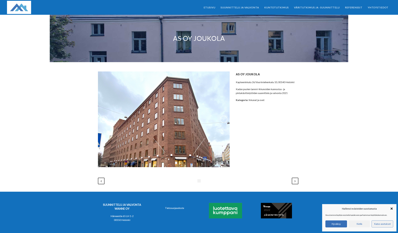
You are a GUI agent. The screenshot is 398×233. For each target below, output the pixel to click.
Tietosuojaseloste (174, 207)
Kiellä (359, 224)
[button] (391, 208)
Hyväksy (336, 224)
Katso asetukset (382, 224)
